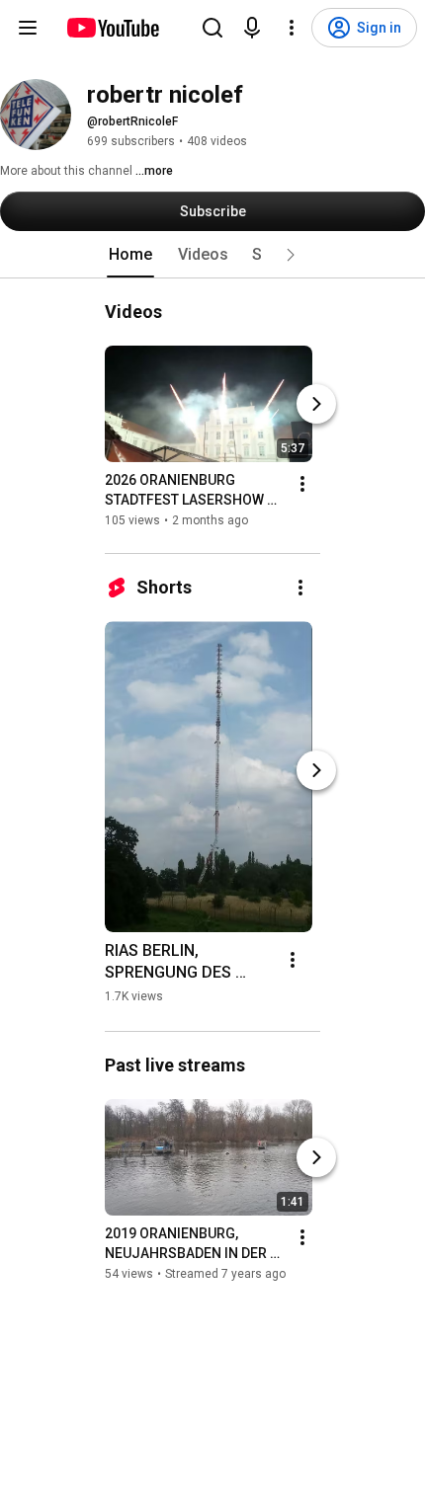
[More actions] (302, 484)
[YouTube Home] (112, 27)
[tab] (130, 254)
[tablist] (212, 254)
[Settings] (291, 27)
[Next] (316, 404)
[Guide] (28, 27)
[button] (290, 254)
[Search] (212, 27)
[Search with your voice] (252, 27)
